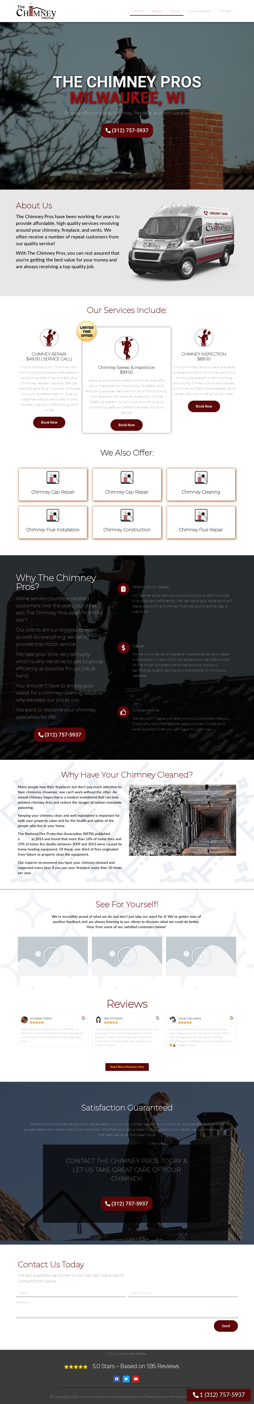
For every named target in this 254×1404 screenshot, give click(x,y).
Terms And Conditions (186, 1397)
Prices (175, 11)
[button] (53, 956)
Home (139, 11)
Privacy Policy (155, 1397)
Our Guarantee (199, 11)
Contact (225, 11)
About (157, 11)
